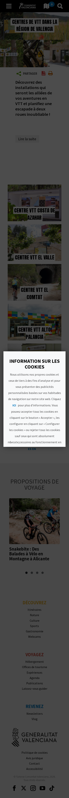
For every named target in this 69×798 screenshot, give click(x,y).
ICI (14, 405)
